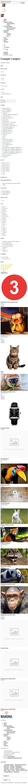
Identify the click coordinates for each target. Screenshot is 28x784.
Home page (5, 120)
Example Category (7, 117)
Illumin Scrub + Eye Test (9, 122)
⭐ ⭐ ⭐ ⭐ (6, 266)
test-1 (4, 138)
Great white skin (7, 243)
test (3, 136)
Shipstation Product (7, 131)
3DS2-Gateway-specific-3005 (8, 709)
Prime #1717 (6, 164)
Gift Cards (5, 119)
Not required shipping (8, 127)
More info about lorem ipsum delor (11, 183)
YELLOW (5, 216)
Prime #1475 (6, 163)
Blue (4, 210)
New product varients (8, 124)
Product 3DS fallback (6, 566)
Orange (4, 232)
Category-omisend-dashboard (10, 114)
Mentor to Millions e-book (7, 525)
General (9, 34)
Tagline (4, 247)
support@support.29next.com (14, 758)
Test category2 (6, 142)
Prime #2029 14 (6, 94)
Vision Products (6, 155)
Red (3, 213)
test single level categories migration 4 (12, 152)
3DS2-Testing (6, 108)
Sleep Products (6, 133)
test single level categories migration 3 (12, 150)
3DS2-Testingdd (7, 109)
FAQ (8, 740)
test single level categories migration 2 (12, 149)
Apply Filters (4, 272)
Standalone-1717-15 (6, 335)
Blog (5, 40)
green (4, 219)
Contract (6, 39)
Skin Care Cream (11, 27)
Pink (4, 233)
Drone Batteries (11, 23)
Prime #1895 (6, 167)
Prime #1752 (6, 166)
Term (5, 37)
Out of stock (6, 258)
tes (3, 92)
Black (4, 207)
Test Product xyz (5, 458)
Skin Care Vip (10, 29)
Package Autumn (8, 22)
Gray (4, 227)
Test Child (5, 146)
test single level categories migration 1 (12, 147)
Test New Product (5, 428)
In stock (5, 257)
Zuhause (6, 52)
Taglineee (5, 250)
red (3, 225)
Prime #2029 (6, 171)
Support (6, 32)
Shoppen (6, 53)
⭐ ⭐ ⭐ (5, 268)
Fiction (8, 33)
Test (3, 185)
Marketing (5, 194)
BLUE (4, 211)
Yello (4, 235)
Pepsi (2, 371)
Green (4, 221)
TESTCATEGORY (7, 139)
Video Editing (6, 192)
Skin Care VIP (10, 732)
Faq (8, 36)
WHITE (4, 214)
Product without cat (5, 543)
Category (6, 41)
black (4, 224)
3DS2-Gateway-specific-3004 (8, 678)
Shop (5, 20)
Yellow (4, 229)
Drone (8, 25)
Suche (22, 2)
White (4, 218)
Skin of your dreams (7, 246)
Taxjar (4, 135)
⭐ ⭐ (4, 269)
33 (3, 172)
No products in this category (9, 125)
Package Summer (8, 26)
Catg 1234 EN (6, 116)
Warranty (5, 156)
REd (4, 222)
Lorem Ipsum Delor (7, 244)
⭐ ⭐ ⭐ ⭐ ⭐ (7, 265)
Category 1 (5, 113)
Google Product (4, 648)
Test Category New (7, 144)
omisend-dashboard (7, 128)
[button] (6, 47)
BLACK (5, 208)
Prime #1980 (6, 169)
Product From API (5, 485)
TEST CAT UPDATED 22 (9, 153)
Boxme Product (6, 111)
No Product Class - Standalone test (9, 302)
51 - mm (5, 86)
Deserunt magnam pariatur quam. (11, 241)
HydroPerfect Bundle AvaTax (8, 391)
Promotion (6, 30)
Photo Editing (6, 191)
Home (5, 19)
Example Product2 (5, 503)
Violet (4, 230)
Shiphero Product (7, 130)
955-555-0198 (10, 756)
